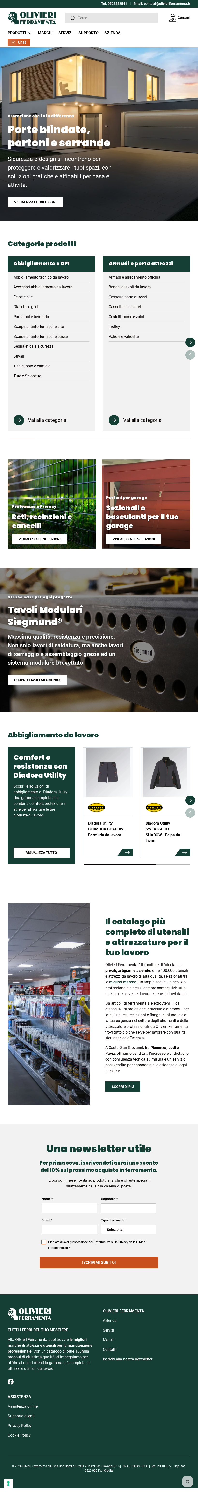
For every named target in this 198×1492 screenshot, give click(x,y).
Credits (108, 1470)
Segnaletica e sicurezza (34, 346)
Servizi (65, 33)
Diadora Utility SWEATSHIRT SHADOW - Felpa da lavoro (163, 832)
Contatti (184, 18)
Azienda (112, 33)
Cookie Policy (19, 1435)
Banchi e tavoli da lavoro (130, 287)
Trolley (114, 326)
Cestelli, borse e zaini (126, 316)
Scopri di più (123, 1086)
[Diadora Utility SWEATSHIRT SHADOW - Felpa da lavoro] (165, 772)
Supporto (88, 33)
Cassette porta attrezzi (128, 297)
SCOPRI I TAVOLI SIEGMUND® (37, 680)
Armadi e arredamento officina (134, 277)
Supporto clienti (21, 1416)
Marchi (45, 33)
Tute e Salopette (27, 376)
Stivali (19, 356)
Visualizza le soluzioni (35, 202)
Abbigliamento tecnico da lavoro (41, 277)
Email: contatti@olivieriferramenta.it (162, 4)
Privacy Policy (20, 1425)
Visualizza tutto (41, 853)
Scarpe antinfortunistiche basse (41, 336)
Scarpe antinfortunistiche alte (39, 326)
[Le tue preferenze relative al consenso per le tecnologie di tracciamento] (8, 1483)
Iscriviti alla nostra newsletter (127, 1359)
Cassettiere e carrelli (126, 307)
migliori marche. (123, 982)
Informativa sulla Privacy (111, 1242)
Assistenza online (23, 1406)
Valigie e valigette (124, 336)
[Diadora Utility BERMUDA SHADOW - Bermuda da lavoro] (108, 772)
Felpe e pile (23, 297)
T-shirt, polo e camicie (32, 366)
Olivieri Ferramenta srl (36, 1466)
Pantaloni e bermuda (31, 316)
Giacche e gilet (26, 307)
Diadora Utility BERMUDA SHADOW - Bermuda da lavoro (107, 829)
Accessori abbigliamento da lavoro (43, 287)
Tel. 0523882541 (114, 4)
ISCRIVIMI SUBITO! (99, 1262)
